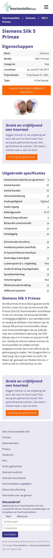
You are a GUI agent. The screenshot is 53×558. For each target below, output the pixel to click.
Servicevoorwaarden (40, 545)
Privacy (6, 449)
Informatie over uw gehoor (17, 495)
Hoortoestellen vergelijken (17, 483)
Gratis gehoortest (12, 466)
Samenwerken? (10, 443)
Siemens (30, 18)
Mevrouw (22, 516)
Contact (6, 437)
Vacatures (7, 454)
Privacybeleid (19, 545)
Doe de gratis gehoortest (21, 157)
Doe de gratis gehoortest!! (22, 412)
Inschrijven (10, 534)
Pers (4, 460)
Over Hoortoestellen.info (16, 431)
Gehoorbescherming (13, 489)
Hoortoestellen (11, 18)
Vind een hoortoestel (14, 478)
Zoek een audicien (12, 472)
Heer (8, 516)
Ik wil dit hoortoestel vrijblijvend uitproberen (26, 90)
